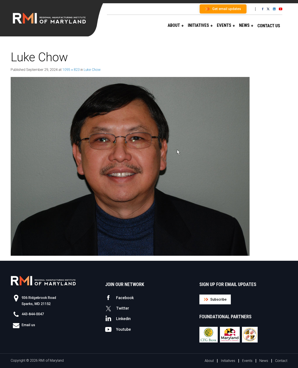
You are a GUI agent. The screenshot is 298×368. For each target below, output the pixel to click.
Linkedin (123, 318)
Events (247, 361)
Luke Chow (92, 70)
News (263, 361)
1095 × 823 (71, 70)
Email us (28, 325)
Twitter (122, 308)
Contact (281, 361)
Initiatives (228, 361)
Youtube (123, 329)
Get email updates (226, 9)
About (209, 361)
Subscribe (218, 299)
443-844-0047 (33, 314)
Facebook (125, 297)
